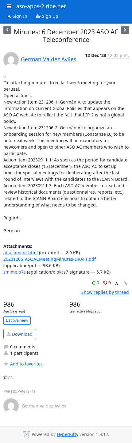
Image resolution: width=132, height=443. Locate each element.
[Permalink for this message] (125, 283)
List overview (17, 320)
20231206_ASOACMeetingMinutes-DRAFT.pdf (49, 259)
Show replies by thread (105, 292)
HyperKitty (67, 434)
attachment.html (20, 253)
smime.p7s (14, 272)
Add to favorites (26, 364)
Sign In (19, 16)
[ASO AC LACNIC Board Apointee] (125, 30)
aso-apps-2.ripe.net (41, 6)
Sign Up (49, 16)
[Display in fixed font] (116, 283)
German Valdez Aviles (48, 59)
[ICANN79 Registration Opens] (7, 30)
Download (22, 334)
